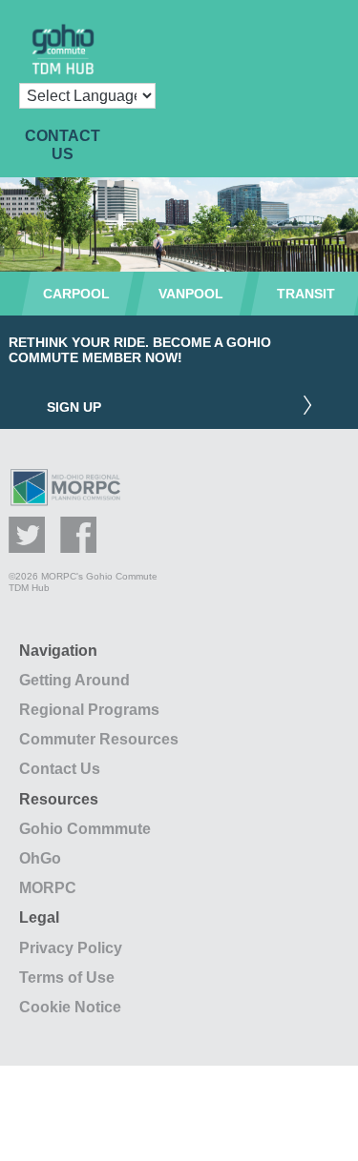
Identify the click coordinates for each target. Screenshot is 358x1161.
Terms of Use (67, 977)
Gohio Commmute (85, 829)
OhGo (40, 858)
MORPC (47, 888)
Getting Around (74, 680)
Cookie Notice (70, 1007)
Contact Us (59, 769)
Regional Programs (89, 710)
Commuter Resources (99, 739)
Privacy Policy (70, 948)
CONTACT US (62, 145)
